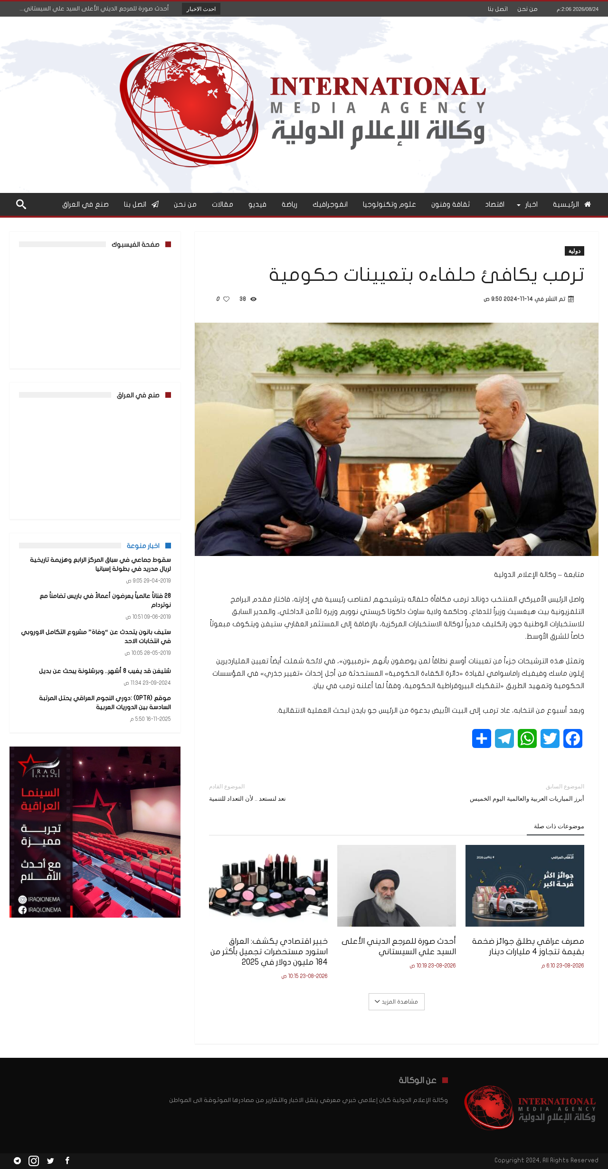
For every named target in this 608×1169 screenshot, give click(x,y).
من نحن (527, 9)
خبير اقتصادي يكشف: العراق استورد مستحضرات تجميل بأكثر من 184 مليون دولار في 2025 (269, 951)
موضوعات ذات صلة (559, 826)
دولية (574, 250)
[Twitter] (50, 1161)
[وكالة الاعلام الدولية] (304, 31)
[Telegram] (17, 1161)
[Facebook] (67, 1161)
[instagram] (33, 1161)
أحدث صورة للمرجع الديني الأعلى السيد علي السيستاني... (96, 8)
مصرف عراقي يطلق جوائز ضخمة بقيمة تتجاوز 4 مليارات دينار (528, 946)
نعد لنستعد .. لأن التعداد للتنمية (247, 792)
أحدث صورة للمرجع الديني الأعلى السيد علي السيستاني (399, 946)
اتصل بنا (498, 9)
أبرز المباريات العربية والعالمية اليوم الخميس (527, 792)
